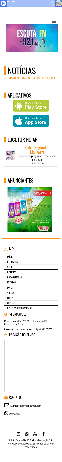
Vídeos (10, 292)
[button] (54, 21)
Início (10, 256)
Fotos (10, 287)
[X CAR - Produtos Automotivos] (29, 203)
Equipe (10, 298)
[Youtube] (35, 433)
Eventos (11, 282)
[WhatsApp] (26, 433)
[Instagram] (18, 433)
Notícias (11, 272)
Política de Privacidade (19, 308)
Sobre (10, 267)
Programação (14, 277)
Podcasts (12, 262)
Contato (11, 303)
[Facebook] (43, 433)
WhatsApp (14, 414)
